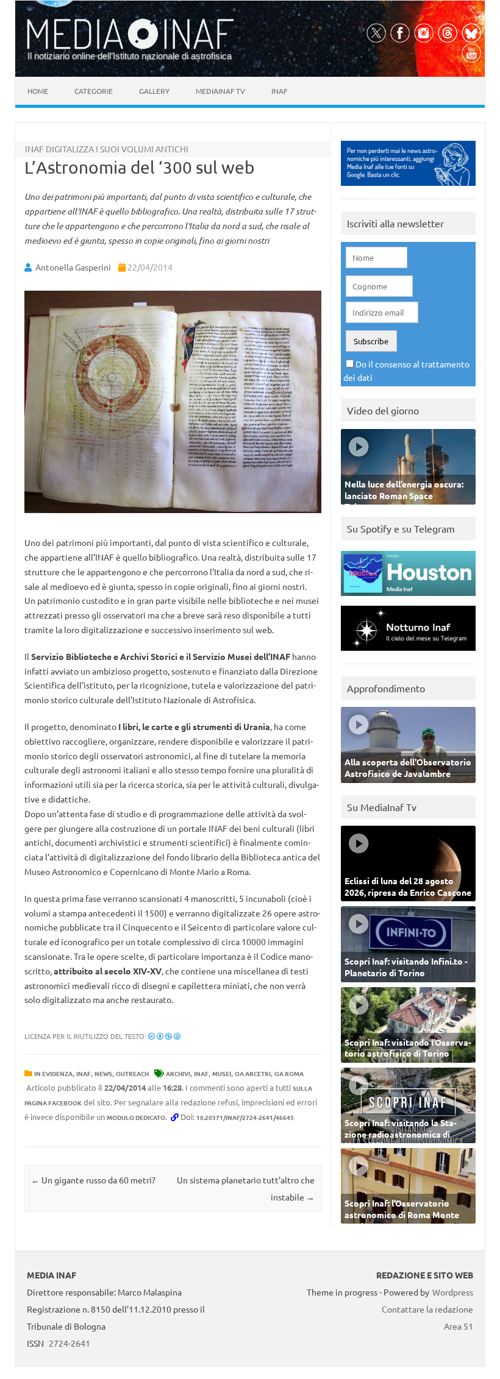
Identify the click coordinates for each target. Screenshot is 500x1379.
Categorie (93, 91)
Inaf (279, 91)
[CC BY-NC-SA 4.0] (164, 1036)
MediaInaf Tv (220, 91)
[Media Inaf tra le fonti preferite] (408, 188)
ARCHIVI (178, 1073)
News (103, 1073)
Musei (221, 1073)
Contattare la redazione (427, 1308)
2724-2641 (69, 1343)
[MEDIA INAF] (130, 46)
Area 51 (458, 1326)
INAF (83, 1073)
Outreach (132, 1073)
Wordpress (452, 1291)
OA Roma (289, 1073)
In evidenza (53, 1073)
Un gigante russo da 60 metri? (93, 1179)
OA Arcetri (253, 1073)
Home (37, 91)
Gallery (154, 91)
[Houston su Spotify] (408, 599)
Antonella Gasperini (73, 266)
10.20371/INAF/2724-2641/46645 (245, 1117)
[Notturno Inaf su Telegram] (408, 653)
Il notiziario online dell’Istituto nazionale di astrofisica (129, 56)
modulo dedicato (136, 1117)
